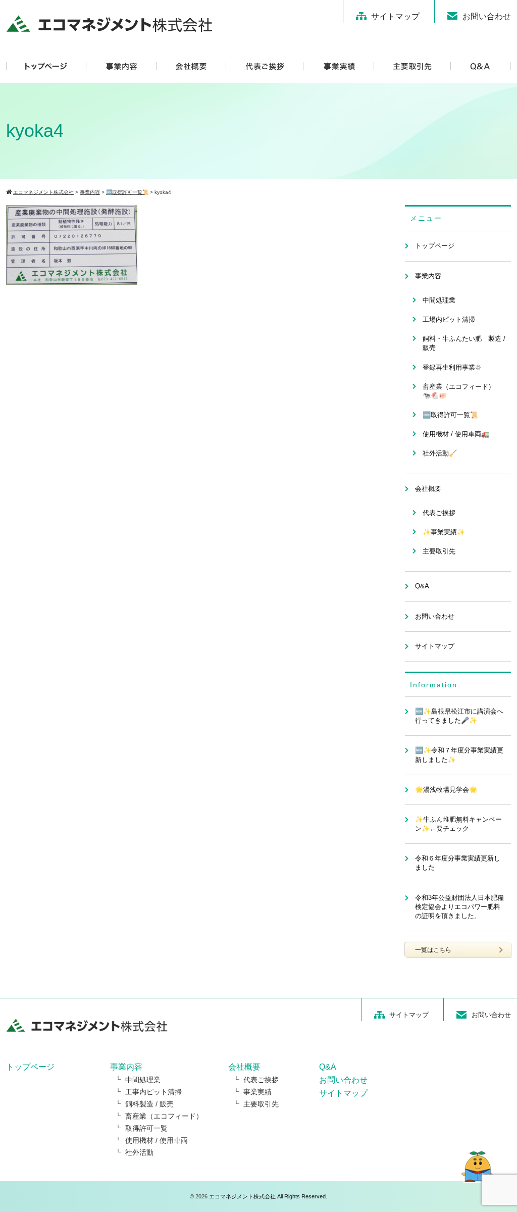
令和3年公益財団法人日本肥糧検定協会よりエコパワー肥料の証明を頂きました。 (459, 907)
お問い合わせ (486, 16)
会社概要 (428, 488)
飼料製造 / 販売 (149, 1104)
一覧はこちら (433, 949)
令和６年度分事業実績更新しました (457, 862)
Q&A (422, 586)
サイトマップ (395, 16)
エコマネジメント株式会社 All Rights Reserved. (268, 1196)
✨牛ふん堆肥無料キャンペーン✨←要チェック (458, 824)
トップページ (434, 245)
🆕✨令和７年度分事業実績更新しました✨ (459, 754)
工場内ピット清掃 (449, 319)
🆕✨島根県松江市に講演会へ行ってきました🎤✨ (459, 716)
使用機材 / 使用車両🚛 (456, 434)
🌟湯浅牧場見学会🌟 (446, 789)
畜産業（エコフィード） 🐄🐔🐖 (462, 391)
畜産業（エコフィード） (164, 1116)
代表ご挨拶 (439, 513)
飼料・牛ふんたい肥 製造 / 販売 (464, 343)
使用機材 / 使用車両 (156, 1140)
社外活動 (139, 1152)
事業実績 (257, 1092)
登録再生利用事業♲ (452, 367)
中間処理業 (439, 300)
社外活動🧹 (440, 453)
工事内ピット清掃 (153, 1092)
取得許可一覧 (146, 1128)
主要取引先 (439, 551)
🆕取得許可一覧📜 (450, 415)
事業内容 (428, 276)
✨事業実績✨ (444, 532)
